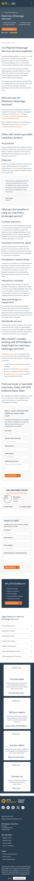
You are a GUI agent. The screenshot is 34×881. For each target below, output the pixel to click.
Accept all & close (19, 878)
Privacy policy (6, 856)
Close (9, 878)
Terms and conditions (8, 859)
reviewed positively (19, 364)
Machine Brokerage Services (11, 12)
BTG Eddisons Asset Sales (9, 354)
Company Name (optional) (13, 438)
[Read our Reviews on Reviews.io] (9, 32)
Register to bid (6, 838)
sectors (18, 114)
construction (5, 116)
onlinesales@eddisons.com (13, 819)
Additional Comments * (12, 461)
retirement (15, 168)
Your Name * (8, 430)
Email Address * (9, 453)
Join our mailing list (8, 846)
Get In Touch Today (8, 29)
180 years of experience (22, 369)
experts (8, 371)
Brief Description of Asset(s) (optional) (15, 553)
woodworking (14, 116)
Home (3, 12)
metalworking (15, 118)
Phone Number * (9, 446)
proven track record (16, 374)
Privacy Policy (25, 874)
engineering (21, 116)
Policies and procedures (9, 854)
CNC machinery (23, 56)
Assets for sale (6, 840)
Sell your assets (7, 843)
